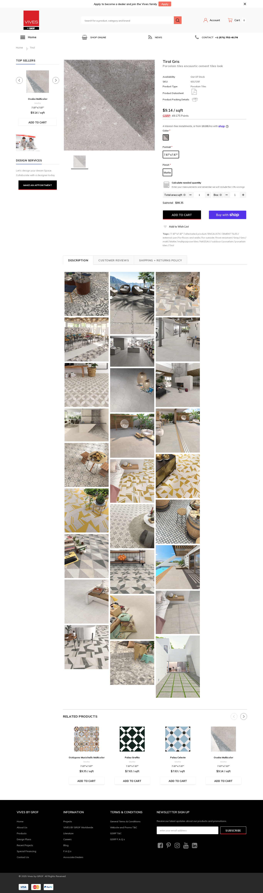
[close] (245, 4)
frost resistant (224, 237)
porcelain (228, 241)
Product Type (170, 86)
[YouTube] (185, 845)
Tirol (171, 245)
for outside (208, 237)
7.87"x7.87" (171, 154)
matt (165, 241)
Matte (167, 172)
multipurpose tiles (188, 241)
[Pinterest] (168, 845)
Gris (242, 237)
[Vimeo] (194, 845)
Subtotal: (168, 202)
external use (170, 237)
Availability (169, 76)
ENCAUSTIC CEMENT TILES (223, 233)
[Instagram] (177, 845)
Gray (236, 237)
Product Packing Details (176, 99)
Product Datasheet (173, 93)
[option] (93, 37)
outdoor (216, 241)
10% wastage (238, 187)
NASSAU (205, 241)
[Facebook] (160, 845)
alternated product (195, 233)
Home (19, 47)
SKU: (165, 81)
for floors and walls (189, 237)
